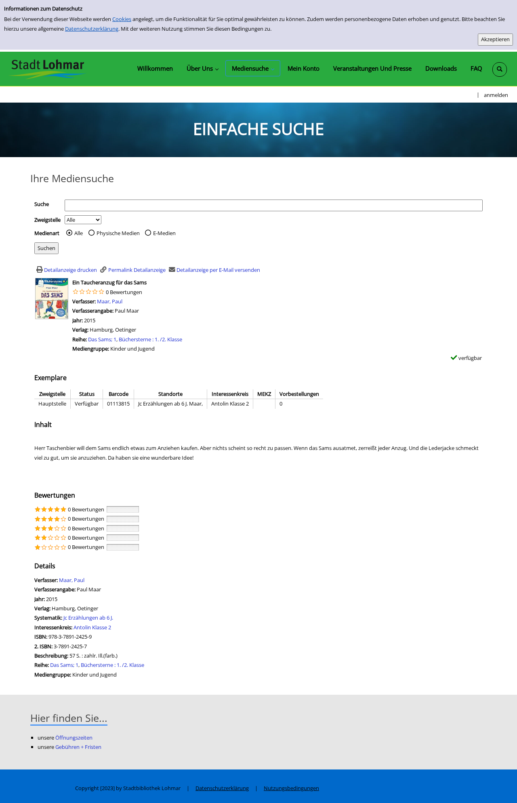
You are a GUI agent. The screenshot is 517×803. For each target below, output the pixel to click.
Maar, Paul (109, 301)
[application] (202, 68)
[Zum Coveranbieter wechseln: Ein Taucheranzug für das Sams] (51, 297)
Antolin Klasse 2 (92, 627)
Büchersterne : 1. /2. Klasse (150, 339)
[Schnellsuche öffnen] (499, 69)
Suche (41, 204)
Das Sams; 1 (102, 339)
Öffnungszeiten (73, 737)
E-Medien (164, 233)
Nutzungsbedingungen (291, 788)
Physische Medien (118, 233)
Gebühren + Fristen (78, 746)
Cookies (121, 19)
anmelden (496, 95)
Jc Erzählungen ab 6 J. (88, 617)
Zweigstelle (47, 219)
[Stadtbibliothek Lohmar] (47, 68)
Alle (78, 233)
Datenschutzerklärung (91, 28)
